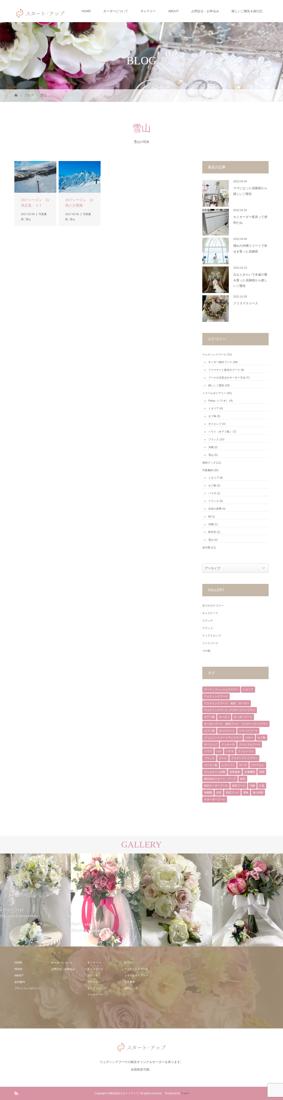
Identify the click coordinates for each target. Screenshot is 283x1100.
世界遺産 (234, 771)
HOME (86, 11)
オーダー (224, 717)
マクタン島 (210, 765)
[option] (35, 900)
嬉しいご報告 (216, 385)
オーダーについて (115, 11)
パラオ (212, 493)
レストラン (228, 765)
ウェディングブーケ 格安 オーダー (226, 703)
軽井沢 (212, 532)
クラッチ (207, 620)
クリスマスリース (245, 303)
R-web (185, 1093)
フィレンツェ (246, 751)
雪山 (211, 455)
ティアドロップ (211, 635)
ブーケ (223, 758)
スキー (249, 737)
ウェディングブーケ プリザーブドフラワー (229, 710)
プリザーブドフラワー (244, 758)
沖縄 (211, 447)
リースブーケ (210, 643)
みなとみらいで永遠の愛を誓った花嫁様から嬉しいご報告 (250, 280)
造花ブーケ (232, 792)
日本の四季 (215, 508)
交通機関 (249, 771)
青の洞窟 (258, 792)
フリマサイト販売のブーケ (224, 369)
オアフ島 (209, 717)
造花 (219, 792)
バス (219, 751)
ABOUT (173, 11)
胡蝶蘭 (208, 792)
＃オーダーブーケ (214, 799)
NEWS (18, 969)
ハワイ (208, 751)
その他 (206, 650)
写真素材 (207, 470)
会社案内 (19, 981)
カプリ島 (209, 730)
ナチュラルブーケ (249, 744)
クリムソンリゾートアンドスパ (222, 737)
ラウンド (207, 628)
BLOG (128, 962)
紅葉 (261, 785)
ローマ (243, 765)
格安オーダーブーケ (216, 785)
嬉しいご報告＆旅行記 (246, 11)
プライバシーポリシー (27, 988)
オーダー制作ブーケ (220, 362)
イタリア (213, 408)
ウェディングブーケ (214, 354)
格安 (242, 778)
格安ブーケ (238, 785)
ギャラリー (148, 11)
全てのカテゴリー (213, 605)
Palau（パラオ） (218, 400)
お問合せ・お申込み (205, 11)
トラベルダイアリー (214, 393)
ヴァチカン (257, 765)
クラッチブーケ (248, 730)
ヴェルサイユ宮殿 (214, 771)
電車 (246, 792)
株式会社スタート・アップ (220, 778)
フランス (213, 439)
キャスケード (210, 613)
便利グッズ (209, 462)
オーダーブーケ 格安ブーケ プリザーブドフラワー (236, 723)
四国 (261, 771)
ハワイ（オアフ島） (220, 431)
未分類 (206, 547)
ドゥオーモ (228, 744)
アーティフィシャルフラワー (221, 689)
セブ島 (212, 416)
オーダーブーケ (243, 717)
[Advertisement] (194, 987)
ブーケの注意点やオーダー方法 (226, 377)
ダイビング (215, 424)
